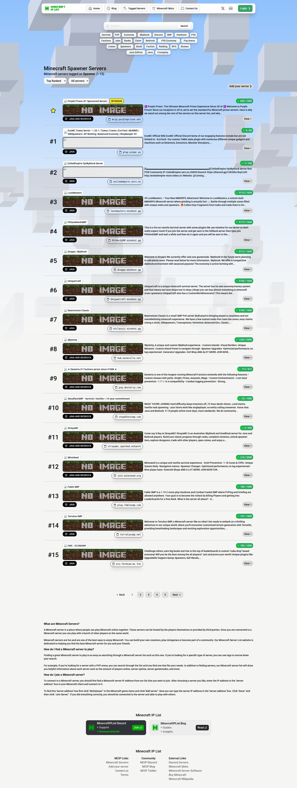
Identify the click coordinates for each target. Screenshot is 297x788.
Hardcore (182, 34)
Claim (138, 40)
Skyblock (144, 34)
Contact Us (191, 8)
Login (243, 8)
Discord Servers (178, 762)
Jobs (117, 40)
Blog (114, 8)
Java (150, 52)
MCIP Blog (148, 766)
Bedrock (150, 40)
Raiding (163, 46)
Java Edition (136, 52)
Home (96, 8)
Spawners (125, 46)
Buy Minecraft (177, 774)
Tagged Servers (136, 8)
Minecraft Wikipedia (181, 779)
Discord (158, 34)
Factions (106, 40)
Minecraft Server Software (185, 770)
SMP (169, 34)
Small (139, 46)
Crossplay (162, 52)
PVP (117, 34)
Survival (106, 34)
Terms (124, 774)
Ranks (127, 40)
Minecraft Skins (165, 8)
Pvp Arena (189, 40)
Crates (111, 46)
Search (184, 26)
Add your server (118, 766)
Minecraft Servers (117, 762)
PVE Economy (168, 40)
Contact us (121, 770)
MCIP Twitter (148, 770)
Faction (150, 46)
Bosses (185, 46)
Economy (129, 34)
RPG (174, 46)
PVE (193, 34)
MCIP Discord (148, 762)
